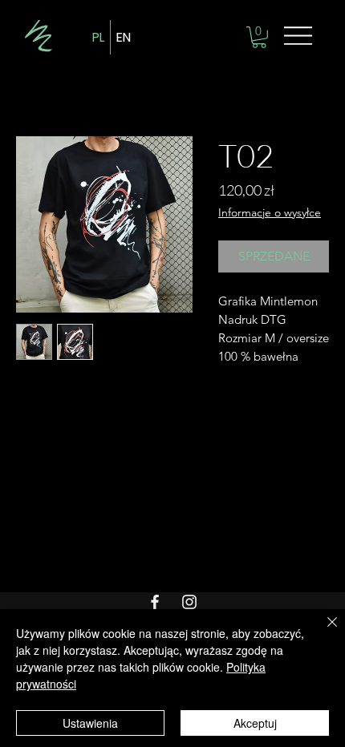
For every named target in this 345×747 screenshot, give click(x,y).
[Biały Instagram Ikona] (189, 602)
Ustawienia (90, 723)
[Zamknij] (322, 631)
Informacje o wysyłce (269, 212)
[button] (259, 37)
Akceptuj (255, 723)
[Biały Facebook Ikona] (154, 602)
